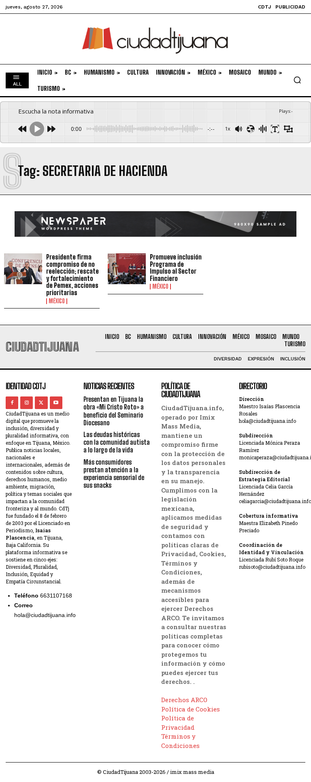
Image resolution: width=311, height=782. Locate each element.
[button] (297, 80)
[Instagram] (26, 402)
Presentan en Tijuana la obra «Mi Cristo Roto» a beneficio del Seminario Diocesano (113, 410)
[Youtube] (56, 402)
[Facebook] (12, 402)
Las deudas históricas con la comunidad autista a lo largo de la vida (116, 442)
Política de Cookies (190, 709)
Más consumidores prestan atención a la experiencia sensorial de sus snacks (113, 473)
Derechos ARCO (184, 700)
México (57, 301)
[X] (41, 402)
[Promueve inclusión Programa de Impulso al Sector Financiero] (127, 268)
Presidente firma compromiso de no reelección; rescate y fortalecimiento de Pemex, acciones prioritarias (72, 274)
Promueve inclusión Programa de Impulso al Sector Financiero (176, 267)
